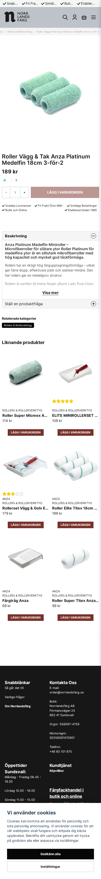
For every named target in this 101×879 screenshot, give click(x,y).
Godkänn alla (50, 854)
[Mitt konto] (74, 17)
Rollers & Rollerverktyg (20, 31)
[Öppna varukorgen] (84, 17)
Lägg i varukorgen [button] (26, 432)
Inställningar (50, 866)
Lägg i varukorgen (75, 432)
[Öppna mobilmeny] (93, 17)
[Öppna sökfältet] (65, 17)
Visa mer (50, 292)
